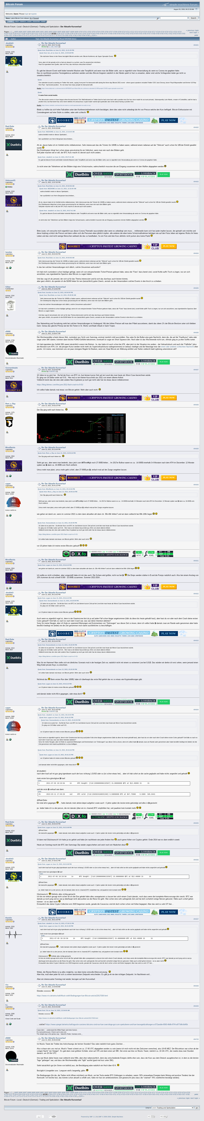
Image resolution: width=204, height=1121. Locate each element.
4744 (93, 33)
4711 (128, 32)
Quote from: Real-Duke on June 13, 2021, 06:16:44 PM (56, 750)
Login (29, 21)
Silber (8, 287)
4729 (28, 33)
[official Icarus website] (10, 515)
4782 (75, 35)
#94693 (196, 640)
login (27, 14)
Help (17, 21)
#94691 (196, 561)
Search (23, 21)
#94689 (196, 448)
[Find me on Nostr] (10, 267)
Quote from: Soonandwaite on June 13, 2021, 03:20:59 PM (57, 523)
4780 (66, 35)
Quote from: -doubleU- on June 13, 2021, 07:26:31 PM (56, 923)
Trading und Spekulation (49, 27)
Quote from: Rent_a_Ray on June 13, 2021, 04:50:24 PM (56, 453)
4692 (46, 32)
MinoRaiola (10, 447)
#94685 (196, 288)
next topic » (194, 32)
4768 (15, 35)
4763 (175, 33)
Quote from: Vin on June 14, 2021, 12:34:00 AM (54, 1010)
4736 (59, 33)
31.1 (31, 18)
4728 (23, 33)
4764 (179, 33)
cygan (8, 484)
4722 (175, 32)
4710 (124, 32)
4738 (67, 33)
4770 (23, 35)
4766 (6, 35)
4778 (58, 35)
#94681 (196, 45)
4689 (33, 32)
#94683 (196, 181)
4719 (162, 32)
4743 (89, 33)
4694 (55, 32)
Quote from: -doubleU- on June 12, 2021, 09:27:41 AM (56, 157)
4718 (158, 32)
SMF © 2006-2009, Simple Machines (111, 1117)
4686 (20, 32)
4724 (6, 33)
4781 (71, 35)
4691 (42, 32)
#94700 (196, 1039)
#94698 (196, 986)
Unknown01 (10, 180)
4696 (64, 32)
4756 (145, 33)
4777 (53, 35)
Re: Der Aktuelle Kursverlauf (53, 43)
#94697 (196, 919)
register (33, 14)
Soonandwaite (11, 368)
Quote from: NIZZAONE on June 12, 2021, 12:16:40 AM (56, 131)
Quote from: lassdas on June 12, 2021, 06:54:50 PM (55, 292)
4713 (136, 32)
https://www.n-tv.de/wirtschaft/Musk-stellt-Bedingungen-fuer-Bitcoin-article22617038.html (72, 996)
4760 (162, 33)
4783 (79, 35)
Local (19, 27)
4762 (170, 33)
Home (10, 21)
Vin (6, 985)
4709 (119, 32)
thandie (8, 918)
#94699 (196, 1006)
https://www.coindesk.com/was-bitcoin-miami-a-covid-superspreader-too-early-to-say (66, 105)
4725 (10, 33)
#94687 (196, 370)
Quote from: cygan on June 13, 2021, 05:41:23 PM (54, 565)
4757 (149, 33)
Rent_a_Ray (10, 404)
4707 (111, 32)
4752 (127, 33)
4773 (36, 35)
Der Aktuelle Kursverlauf (71, 27)
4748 (110, 33)
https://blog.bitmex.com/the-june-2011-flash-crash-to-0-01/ (61, 385)
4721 (171, 32)
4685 (16, 32)
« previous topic (192, 30)
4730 (32, 33)
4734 (49, 33)
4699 (76, 32)
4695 (59, 32)
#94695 (196, 823)
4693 (51, 32)
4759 (157, 33)
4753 (132, 33)
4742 (84, 33)
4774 (40, 35)
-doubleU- (9, 43)
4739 (71, 33)
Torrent (35, 18)
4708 (115, 32)
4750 (119, 33)
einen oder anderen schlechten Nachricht (177, 347)
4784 (83, 35)
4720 (167, 32)
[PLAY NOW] (169, 399)
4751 (123, 33)
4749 (114, 33)
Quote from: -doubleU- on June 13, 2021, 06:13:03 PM (56, 715)
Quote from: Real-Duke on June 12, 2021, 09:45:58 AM (56, 186)
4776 (49, 35)
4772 (32, 35)
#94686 (196, 333)
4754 (136, 33)
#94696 (196, 860)
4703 (94, 32)
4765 (183, 33)
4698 (72, 32)
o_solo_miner (53, 47)
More (43, 21)
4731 (36, 33)
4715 (145, 32)
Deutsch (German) (30, 27)
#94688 (196, 405)
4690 (38, 32)
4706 (107, 32)
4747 (106, 33)
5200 (94, 35)
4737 (63, 33)
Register (36, 21)
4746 (102, 33)
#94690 (196, 484)
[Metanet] (10, 1024)
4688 (29, 32)
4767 (10, 35)
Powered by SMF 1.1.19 (89, 1117)
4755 (140, 33)
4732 (40, 33)
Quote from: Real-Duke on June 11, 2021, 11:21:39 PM (56, 50)
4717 (154, 32)
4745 (97, 33)
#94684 (196, 253)
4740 (76, 33)
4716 (149, 32)
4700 (81, 32)
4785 (88, 35)
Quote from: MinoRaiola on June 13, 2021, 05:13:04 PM (56, 489)
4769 (19, 35)
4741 (80, 33)
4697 (68, 32)
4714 (141, 32)
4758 (153, 33)
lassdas (8, 252)
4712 (132, 32)
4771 (28, 35)
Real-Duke (9, 126)
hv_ (6, 1005)
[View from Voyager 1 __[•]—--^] (10, 476)
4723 (180, 32)
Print (196, 35)
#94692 (196, 593)
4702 (89, 32)
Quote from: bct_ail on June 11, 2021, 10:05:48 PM (56, 53)
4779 (62, 35)
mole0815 (52, 371)
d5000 (7, 331)
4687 (25, 32)
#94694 (196, 709)
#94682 (196, 127)
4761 (166, 33)
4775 (45, 35)
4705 (102, 32)
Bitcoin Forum (9, 27)
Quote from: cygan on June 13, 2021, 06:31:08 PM (54, 827)
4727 (19, 33)
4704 (98, 32)
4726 (15, 33)
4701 (85, 32)
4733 (45, 33)
